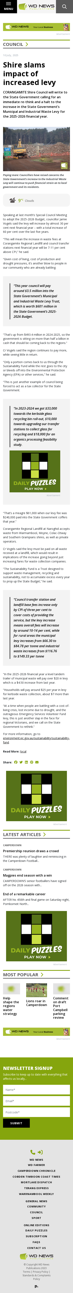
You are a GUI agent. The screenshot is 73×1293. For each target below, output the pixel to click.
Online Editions (36, 1225)
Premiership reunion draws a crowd (31, 851)
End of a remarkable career (24, 894)
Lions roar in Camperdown (36, 1003)
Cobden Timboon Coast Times (36, 1176)
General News (36, 1201)
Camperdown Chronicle (37, 1171)
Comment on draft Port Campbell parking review (61, 1008)
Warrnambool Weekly (36, 1194)
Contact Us (36, 1248)
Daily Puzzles (36, 1230)
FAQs (36, 1242)
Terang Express (36, 1188)
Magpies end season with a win (27, 875)
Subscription (36, 1236)
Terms (26, 1271)
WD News (36, 1159)
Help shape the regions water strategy (11, 1006)
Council (13, 44)
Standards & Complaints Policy (36, 1277)
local (23, 751)
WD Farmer (36, 1165)
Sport (36, 1218)
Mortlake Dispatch (36, 1182)
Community (36, 1206)
